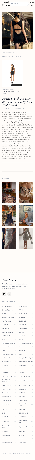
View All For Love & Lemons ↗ (11, 56)
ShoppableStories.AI (8, 288)
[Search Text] (26, 3)
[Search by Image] (12, 3)
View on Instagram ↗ (9, 52)
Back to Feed (32, 3)
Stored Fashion (6, 4)
